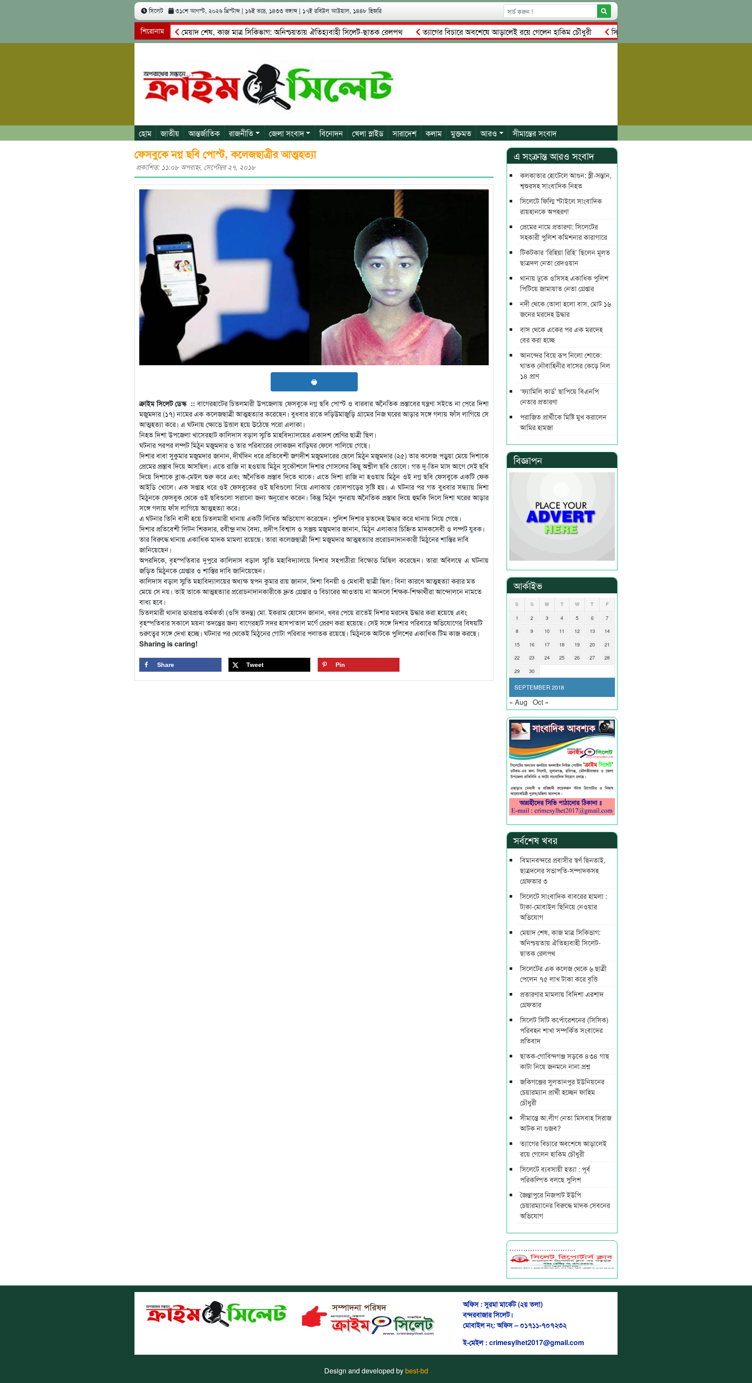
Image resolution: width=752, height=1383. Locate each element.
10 (547, 630)
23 (531, 657)
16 (531, 644)
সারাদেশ (404, 132)
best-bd (416, 1371)
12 (577, 630)
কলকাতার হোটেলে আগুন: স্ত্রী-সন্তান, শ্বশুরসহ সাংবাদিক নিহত (565, 180)
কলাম (434, 132)
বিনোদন (331, 132)
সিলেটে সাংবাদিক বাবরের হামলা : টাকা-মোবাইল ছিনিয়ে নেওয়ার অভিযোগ (563, 906)
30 (531, 670)
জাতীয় (170, 132)
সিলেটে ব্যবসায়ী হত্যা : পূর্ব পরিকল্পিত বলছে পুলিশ (555, 1174)
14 (607, 630)
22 (517, 657)
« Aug (518, 702)
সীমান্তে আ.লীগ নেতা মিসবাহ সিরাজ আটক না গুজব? (565, 1123)
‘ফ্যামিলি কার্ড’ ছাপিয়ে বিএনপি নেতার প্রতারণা (559, 396)
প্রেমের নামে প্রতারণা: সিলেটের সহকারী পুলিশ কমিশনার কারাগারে (563, 232)
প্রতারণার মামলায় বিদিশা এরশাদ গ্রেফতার (562, 999)
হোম (145, 132)
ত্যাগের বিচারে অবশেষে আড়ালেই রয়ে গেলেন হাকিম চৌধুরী (478, 31)
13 (592, 630)
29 (517, 670)
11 (561, 630)
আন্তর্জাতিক (204, 132)
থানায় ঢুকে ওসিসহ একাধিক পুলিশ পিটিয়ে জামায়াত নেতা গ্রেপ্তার (564, 283)
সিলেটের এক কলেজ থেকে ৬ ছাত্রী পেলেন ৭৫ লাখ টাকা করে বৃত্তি (563, 973)
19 (577, 644)
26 (577, 657)
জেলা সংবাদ (286, 132)
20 (592, 644)
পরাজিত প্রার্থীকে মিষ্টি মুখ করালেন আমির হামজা (563, 422)
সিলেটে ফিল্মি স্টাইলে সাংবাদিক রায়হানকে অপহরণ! (561, 206)
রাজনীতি (241, 132)
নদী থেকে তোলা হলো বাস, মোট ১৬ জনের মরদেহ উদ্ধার (565, 309)
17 (547, 644)
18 (561, 644)
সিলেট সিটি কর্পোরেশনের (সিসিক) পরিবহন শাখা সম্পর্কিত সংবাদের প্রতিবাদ (564, 1030)
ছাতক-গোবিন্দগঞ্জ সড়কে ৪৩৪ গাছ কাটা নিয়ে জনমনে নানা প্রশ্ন (564, 1061)
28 (607, 657)
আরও (488, 132)
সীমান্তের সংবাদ (535, 132)
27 (592, 657)
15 (517, 644)
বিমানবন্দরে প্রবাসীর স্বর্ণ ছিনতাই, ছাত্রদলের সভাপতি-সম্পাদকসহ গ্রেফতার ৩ (562, 870)
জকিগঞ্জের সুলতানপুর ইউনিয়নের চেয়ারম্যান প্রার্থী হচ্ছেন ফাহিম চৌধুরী (562, 1092)
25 (561, 657)
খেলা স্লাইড (367, 132)
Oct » (541, 702)
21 (607, 644)
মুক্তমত (461, 132)
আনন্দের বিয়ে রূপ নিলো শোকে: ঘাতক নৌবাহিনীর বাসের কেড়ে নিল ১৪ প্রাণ (565, 365)
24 (547, 657)
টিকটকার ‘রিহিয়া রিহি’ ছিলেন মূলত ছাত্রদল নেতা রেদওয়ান (565, 257)
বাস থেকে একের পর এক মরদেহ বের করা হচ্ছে (561, 334)
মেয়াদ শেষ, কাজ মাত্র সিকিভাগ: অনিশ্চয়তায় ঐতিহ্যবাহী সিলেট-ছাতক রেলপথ (264, 31)
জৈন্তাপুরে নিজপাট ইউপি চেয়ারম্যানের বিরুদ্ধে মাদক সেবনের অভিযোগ (565, 1205)
